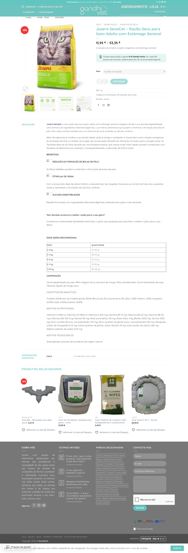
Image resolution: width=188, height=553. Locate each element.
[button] (139, 17)
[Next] (87, 57)
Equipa (31, 537)
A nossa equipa (45, 12)
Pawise (100, 485)
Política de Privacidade (75, 537)
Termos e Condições (53, 537)
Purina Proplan (103, 490)
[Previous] (26, 57)
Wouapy (121, 498)
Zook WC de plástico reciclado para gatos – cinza (75, 421)
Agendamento (134, 6)
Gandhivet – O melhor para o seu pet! (44, 7)
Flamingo (119, 464)
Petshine (114, 485)
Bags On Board (103, 459)
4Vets (99, 455)
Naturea (118, 481)
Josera (106, 99)
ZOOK (106, 503)
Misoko (108, 477)
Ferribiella (108, 464)
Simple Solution (103, 494)
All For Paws (119, 455)
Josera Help (121, 472)
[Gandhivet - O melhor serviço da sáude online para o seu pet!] (94, 10)
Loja (154, 6)
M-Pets (100, 477)
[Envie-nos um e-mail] (165, 2)
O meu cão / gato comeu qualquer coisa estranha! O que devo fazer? (79, 459)
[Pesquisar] (23, 6)
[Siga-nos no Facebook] (157, 2)
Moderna (117, 477)
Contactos (160, 11)
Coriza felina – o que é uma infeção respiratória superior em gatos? (78, 496)
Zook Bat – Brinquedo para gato (37, 420)
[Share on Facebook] (98, 105)
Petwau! (124, 485)
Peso (98, 71)
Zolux (99, 503)
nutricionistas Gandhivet (71, 221)
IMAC (121, 468)
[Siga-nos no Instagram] (159, 2)
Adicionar (119, 81)
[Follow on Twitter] (162, 2)
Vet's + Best (101, 498)
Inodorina (101, 472)
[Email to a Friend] (103, 105)
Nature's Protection (104, 481)
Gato (98, 24)
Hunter (114, 468)
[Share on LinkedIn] (108, 105)
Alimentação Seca (129, 24)
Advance (107, 455)
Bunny (99, 464)
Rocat (114, 490)
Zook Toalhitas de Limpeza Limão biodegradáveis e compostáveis (110, 421)
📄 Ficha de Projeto (143, 528)
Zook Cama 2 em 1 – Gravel (144, 420)
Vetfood (112, 498)
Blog (162, 7)
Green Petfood (103, 468)
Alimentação (110, 24)
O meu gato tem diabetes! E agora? (75, 471)
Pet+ (107, 485)
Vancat (115, 494)
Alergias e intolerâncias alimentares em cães (78, 483)
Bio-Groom (116, 459)
